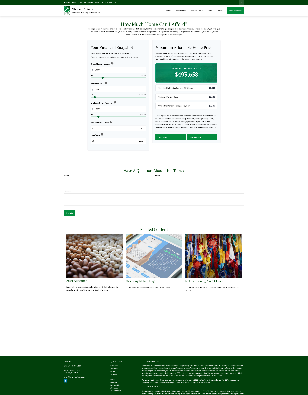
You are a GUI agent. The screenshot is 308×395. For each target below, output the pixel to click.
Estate (112, 371)
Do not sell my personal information (198, 382)
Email (157, 175)
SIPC (207, 391)
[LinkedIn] (241, 2)
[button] (168, 10)
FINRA (203, 391)
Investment (114, 368)
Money (112, 380)
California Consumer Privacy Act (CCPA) (215, 380)
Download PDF (196, 137)
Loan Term (97, 134)
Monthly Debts (99, 83)
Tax (111, 377)
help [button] (112, 63)
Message (67, 191)
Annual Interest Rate (102, 122)
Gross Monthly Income (102, 63)
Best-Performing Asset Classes (204, 281)
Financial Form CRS (152, 361)
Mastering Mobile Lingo (141, 281)
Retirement (114, 366)
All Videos (114, 388)
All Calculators (115, 391)
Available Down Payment (103, 102)
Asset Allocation (76, 281)
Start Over (162, 137)
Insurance (113, 374)
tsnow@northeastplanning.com (75, 377)
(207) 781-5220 (110, 2)
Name (66, 175)
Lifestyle (113, 382)
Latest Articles (115, 385)
